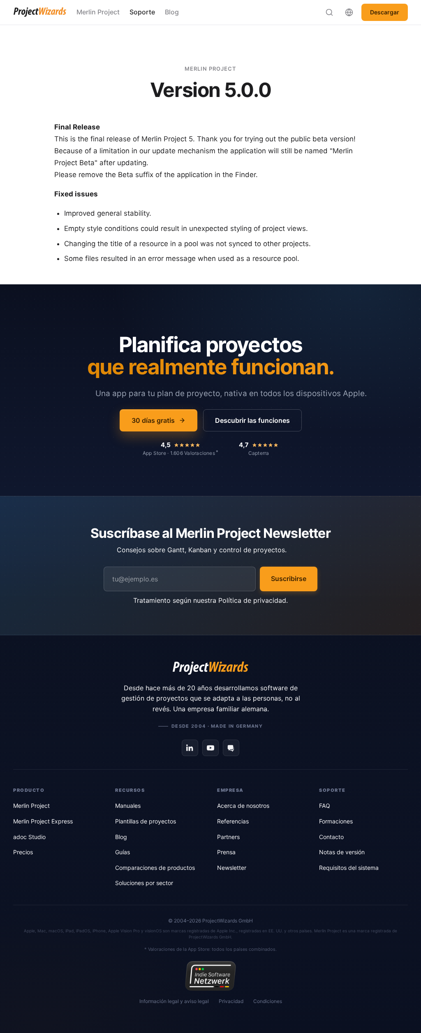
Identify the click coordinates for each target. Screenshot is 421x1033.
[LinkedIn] (190, 748)
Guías (122, 852)
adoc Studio (29, 836)
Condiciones (267, 1001)
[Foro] (231, 748)
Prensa (226, 852)
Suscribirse (288, 578)
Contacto (331, 836)
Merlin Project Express (43, 821)
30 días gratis (153, 420)
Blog (172, 12)
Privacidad (231, 1001)
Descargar (384, 12)
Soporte (142, 12)
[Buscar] (329, 12)
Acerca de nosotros (243, 805)
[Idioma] (349, 12)
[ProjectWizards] (210, 668)
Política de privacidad (252, 600)
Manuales (128, 805)
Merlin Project (98, 12)
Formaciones (336, 821)
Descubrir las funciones (252, 420)
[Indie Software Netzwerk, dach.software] (210, 976)
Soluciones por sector (144, 882)
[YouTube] (210, 748)
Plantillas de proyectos (145, 821)
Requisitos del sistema (349, 867)
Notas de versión (342, 852)
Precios (23, 852)
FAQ (324, 805)
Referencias (233, 821)
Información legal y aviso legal (174, 1001)
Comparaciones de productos (155, 867)
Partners (228, 836)
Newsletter (231, 867)
